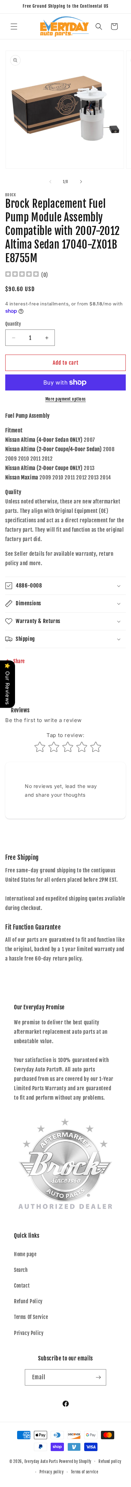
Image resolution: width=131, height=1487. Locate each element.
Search (21, 1270)
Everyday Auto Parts (41, 1461)
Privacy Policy (28, 1333)
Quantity (13, 324)
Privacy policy (51, 1472)
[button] (14, 26)
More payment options (65, 399)
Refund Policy (28, 1301)
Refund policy (110, 1461)
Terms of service (85, 1472)
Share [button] (19, 661)
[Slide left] (50, 181)
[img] (22, 275)
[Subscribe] (98, 1377)
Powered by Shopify (75, 1461)
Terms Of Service (31, 1317)
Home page (25, 1254)
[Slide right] (81, 181)
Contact (22, 1286)
